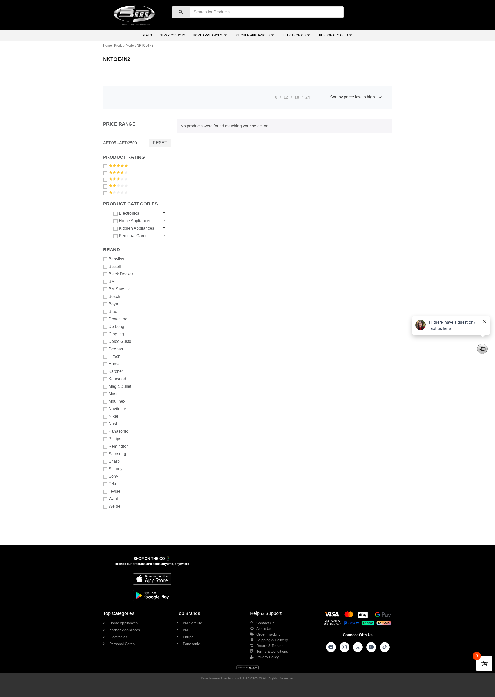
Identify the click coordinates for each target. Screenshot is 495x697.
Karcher (116, 371)
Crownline (118, 319)
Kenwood (117, 379)
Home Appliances (207, 35)
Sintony (115, 469)
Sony (113, 476)
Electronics (294, 35)
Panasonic (118, 431)
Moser (114, 394)
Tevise (114, 491)
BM (112, 281)
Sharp (114, 461)
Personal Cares (333, 35)
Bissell (115, 266)
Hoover (115, 364)
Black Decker (121, 274)
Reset (160, 143)
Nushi (114, 424)
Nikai (113, 416)
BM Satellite (120, 289)
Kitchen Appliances (253, 35)
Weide (114, 506)
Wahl (113, 499)
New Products (172, 35)
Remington (119, 446)
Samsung (117, 454)
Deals (147, 35)
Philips (115, 439)
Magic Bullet (120, 386)
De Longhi (118, 326)
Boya (113, 304)
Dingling (116, 334)
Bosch (114, 296)
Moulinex (117, 401)
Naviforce (117, 409)
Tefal (113, 484)
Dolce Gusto (120, 341)
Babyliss (116, 259)
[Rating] (106, 166)
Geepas (116, 349)
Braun (114, 311)
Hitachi (115, 356)
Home (107, 45)
